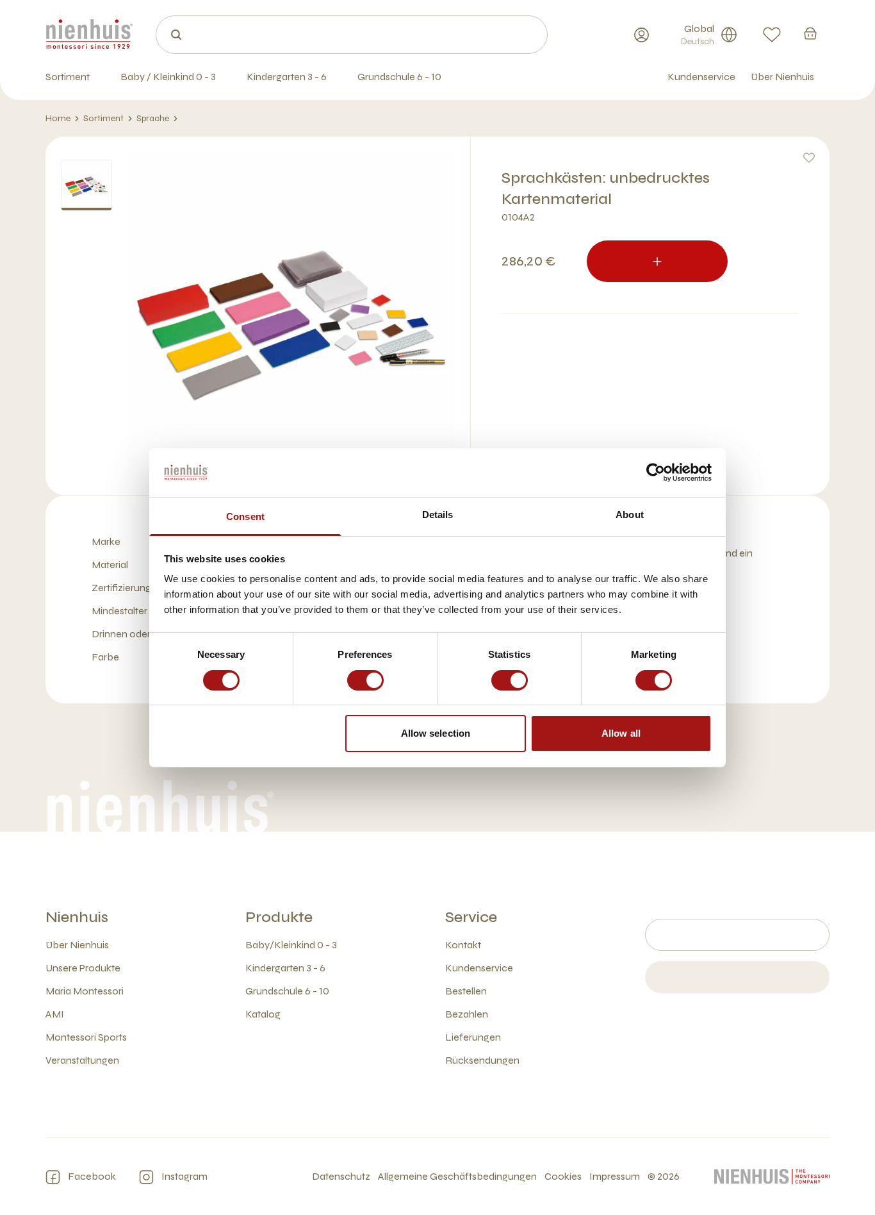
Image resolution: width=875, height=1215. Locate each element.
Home (57, 118)
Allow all (621, 733)
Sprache (152, 118)
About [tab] (630, 514)
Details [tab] (438, 514)
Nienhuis (76, 917)
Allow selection (436, 733)
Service (471, 917)
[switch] (365, 680)
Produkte (279, 917)
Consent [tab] (245, 516)
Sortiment (103, 118)
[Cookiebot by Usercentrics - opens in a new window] (656, 472)
